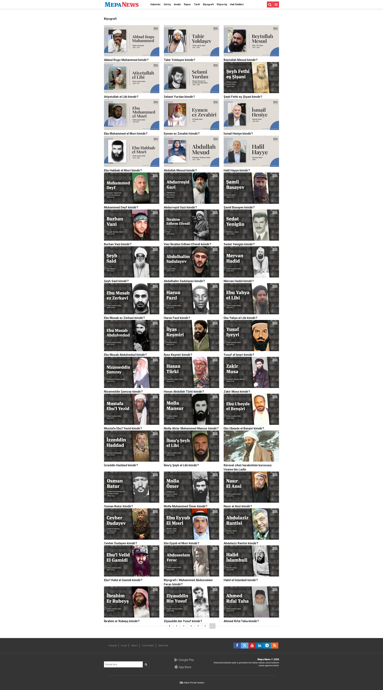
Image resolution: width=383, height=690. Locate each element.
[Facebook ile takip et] (237, 646)
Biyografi (208, 4)
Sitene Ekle (163, 645)
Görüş (167, 4)
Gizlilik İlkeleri (148, 645)
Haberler (155, 4)
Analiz (177, 4)
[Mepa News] (121, 4)
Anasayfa (112, 645)
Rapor (187, 4)
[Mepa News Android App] (184, 660)
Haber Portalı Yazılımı (194, 682)
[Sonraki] (212, 626)
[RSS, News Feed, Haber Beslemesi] (274, 646)
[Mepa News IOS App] (184, 666)
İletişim (134, 645)
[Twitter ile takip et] (244, 646)
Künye (124, 645)
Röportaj (222, 4)
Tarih (197, 4)
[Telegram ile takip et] (267, 646)
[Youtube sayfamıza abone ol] (252, 646)
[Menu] (276, 4)
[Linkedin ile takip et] (259, 646)
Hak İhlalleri (237, 4)
